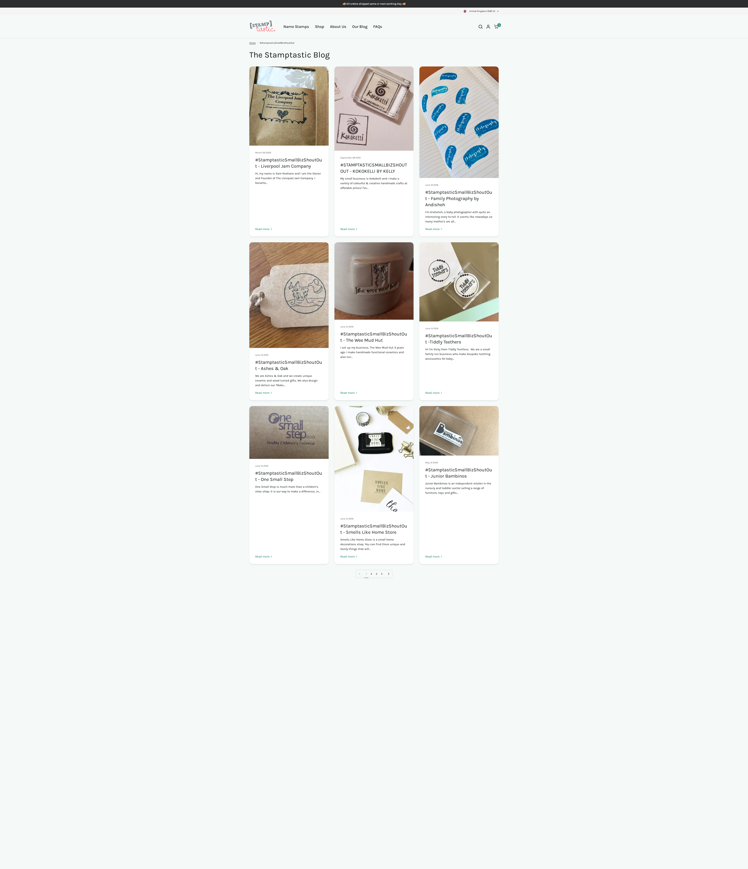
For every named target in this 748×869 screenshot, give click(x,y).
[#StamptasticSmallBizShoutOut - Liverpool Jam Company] (289, 106)
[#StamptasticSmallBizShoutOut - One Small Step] (289, 432)
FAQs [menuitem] (377, 26)
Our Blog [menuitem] (359, 26)
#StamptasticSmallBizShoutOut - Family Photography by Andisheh (458, 198)
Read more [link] (262, 229)
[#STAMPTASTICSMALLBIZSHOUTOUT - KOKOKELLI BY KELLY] (374, 108)
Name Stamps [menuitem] (296, 26)
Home (252, 43)
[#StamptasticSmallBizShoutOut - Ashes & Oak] (289, 295)
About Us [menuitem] (338, 26)
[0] (495, 26)
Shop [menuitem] (319, 26)
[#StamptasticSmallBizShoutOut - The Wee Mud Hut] (374, 281)
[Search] (480, 26)
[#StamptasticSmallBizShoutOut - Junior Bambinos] (459, 431)
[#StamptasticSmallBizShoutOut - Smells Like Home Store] (374, 459)
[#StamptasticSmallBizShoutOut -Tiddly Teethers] (459, 282)
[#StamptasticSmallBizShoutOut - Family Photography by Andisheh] (459, 122)
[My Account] (488, 26)
